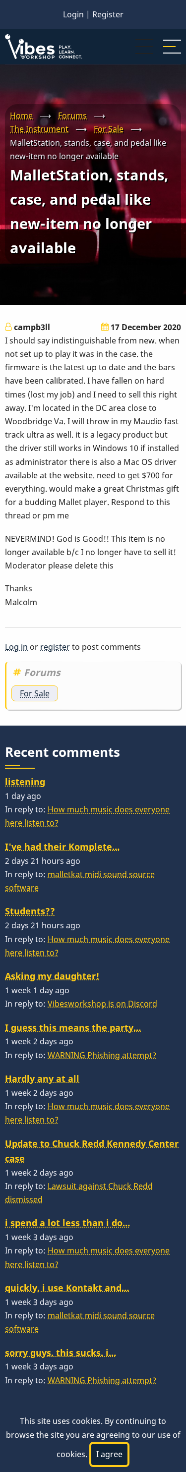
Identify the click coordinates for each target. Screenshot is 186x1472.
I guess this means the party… (73, 1027)
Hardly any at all (42, 1078)
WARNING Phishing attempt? (102, 1055)
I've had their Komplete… (62, 846)
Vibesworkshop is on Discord (102, 1003)
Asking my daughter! (52, 976)
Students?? (30, 911)
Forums (72, 115)
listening (25, 782)
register (55, 646)
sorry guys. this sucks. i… (60, 1353)
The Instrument (39, 128)
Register (108, 14)
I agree (109, 1454)
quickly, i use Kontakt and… (67, 1288)
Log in (16, 646)
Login (73, 14)
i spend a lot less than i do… (67, 1223)
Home (21, 115)
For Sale (109, 128)
